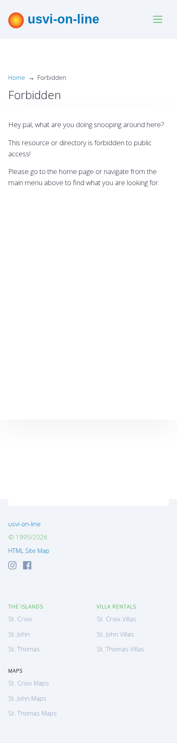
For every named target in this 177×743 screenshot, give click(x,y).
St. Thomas (24, 649)
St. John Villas (115, 634)
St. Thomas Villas (120, 649)
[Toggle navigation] (158, 20)
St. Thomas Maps (32, 713)
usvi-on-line (61, 19)
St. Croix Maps (28, 683)
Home (16, 77)
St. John (19, 634)
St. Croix (20, 619)
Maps (15, 670)
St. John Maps (27, 698)
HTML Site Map (28, 550)
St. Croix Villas (116, 619)
